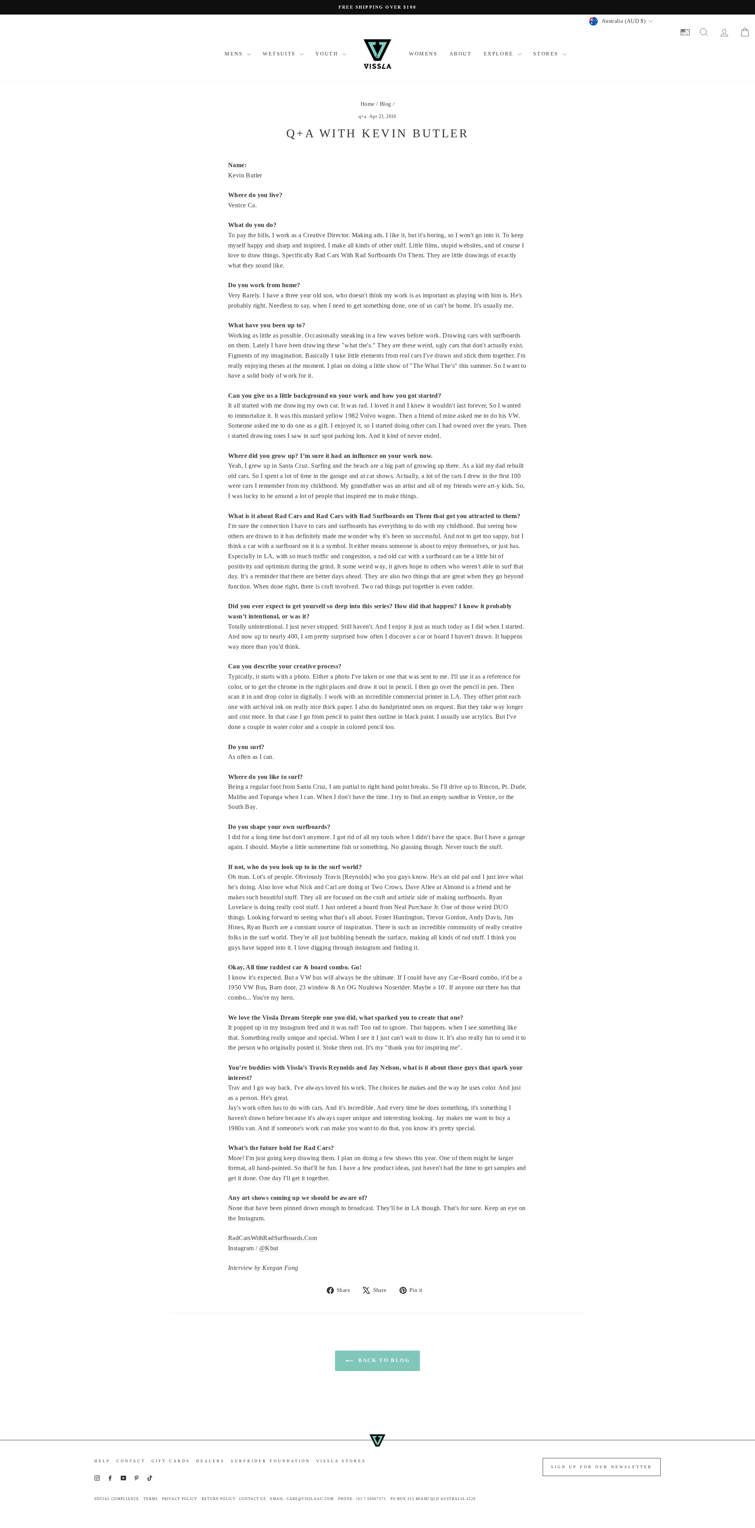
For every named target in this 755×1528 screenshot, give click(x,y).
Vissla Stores (341, 1461)
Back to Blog (383, 1360)
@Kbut (268, 1248)
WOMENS (423, 54)
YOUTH (327, 54)
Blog (385, 104)
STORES (546, 54)
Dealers (210, 1461)
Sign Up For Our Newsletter (601, 1467)
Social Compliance (116, 1499)
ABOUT (460, 54)
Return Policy (219, 1499)
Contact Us (252, 1499)
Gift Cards (170, 1461)
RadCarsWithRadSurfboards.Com (272, 1238)
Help (102, 1461)
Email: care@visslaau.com (302, 1499)
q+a (362, 116)
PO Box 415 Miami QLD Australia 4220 (433, 1499)
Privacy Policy (179, 1499)
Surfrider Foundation (270, 1461)
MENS (235, 54)
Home (368, 104)
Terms (151, 1499)
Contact (130, 1461)
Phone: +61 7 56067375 (362, 1499)
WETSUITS (280, 54)
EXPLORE (500, 54)
